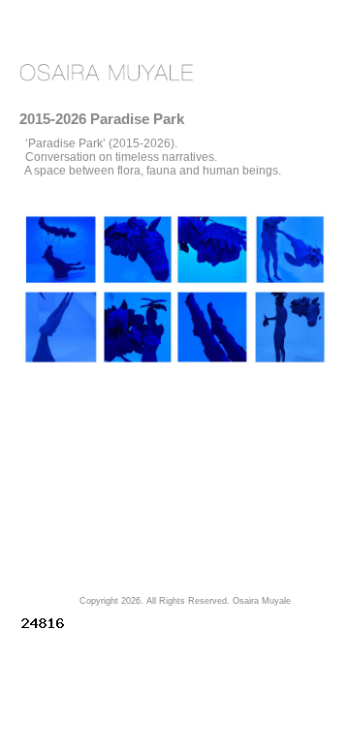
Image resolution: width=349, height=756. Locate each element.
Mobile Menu (286, 73)
